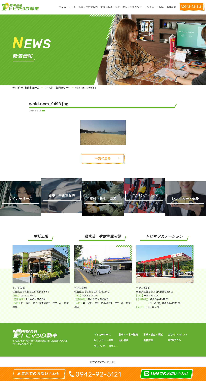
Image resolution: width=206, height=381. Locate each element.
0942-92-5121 (25, 344)
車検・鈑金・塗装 (153, 334)
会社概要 (123, 340)
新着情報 (148, 340)
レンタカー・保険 (103, 340)
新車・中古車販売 (128, 334)
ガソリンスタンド (177, 334)
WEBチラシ (174, 340)
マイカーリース (102, 334)
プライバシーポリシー (106, 346)
